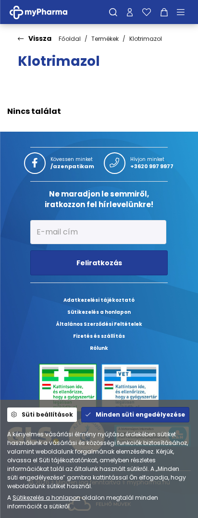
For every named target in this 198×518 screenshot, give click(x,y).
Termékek (105, 39)
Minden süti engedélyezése (140, 414)
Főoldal (70, 39)
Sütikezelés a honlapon (46, 497)
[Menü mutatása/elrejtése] (184, 12)
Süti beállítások (47, 414)
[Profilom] (129, 12)
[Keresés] (113, 12)
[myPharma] (46, 12)
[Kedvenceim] (146, 12)
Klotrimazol (145, 39)
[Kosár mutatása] (164, 12)
